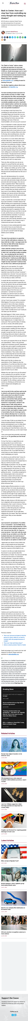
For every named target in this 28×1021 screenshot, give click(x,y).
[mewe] (25, 37)
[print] (5, 40)
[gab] (23, 37)
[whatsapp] (18, 37)
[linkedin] (10, 37)
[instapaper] (7, 37)
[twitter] (12, 37)
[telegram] (15, 37)
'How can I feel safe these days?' (13, 643)
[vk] (20, 37)
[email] (2, 37)
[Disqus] (14, 966)
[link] (14, 3)
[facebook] (5, 37)
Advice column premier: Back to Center (15, 645)
